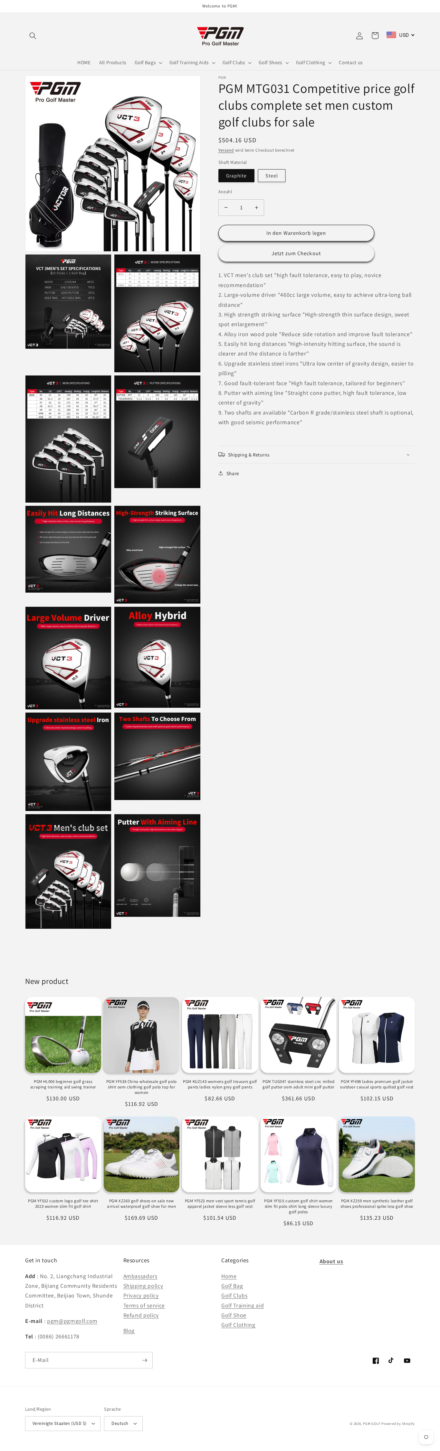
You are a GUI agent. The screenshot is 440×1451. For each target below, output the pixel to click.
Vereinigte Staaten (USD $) (59, 1423)
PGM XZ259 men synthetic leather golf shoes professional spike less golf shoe (376, 1203)
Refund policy (141, 1315)
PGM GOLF (371, 1423)
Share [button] (232, 473)
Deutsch (119, 1423)
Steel (271, 175)
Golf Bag (232, 1285)
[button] (33, 35)
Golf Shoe (233, 1315)
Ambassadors (140, 1276)
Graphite (236, 175)
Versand (226, 150)
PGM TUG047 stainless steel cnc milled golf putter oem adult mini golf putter (298, 1084)
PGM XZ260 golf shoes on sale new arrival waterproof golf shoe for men (141, 1203)
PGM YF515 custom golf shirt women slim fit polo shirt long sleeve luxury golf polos (298, 1206)
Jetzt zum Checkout (296, 253)
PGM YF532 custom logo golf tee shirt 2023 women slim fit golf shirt (63, 1203)
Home (229, 1276)
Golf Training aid (242, 1305)
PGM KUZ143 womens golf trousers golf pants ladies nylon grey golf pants (220, 1084)
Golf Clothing (238, 1324)
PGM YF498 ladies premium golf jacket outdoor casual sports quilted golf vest (376, 1084)
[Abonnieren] (144, 1360)
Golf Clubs (234, 1295)
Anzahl (225, 191)
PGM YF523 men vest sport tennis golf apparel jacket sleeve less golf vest (220, 1203)
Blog (129, 1330)
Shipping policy (143, 1285)
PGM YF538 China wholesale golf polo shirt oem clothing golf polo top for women (141, 1087)
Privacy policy (141, 1295)
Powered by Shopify (398, 1423)
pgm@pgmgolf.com (72, 1321)
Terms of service (144, 1305)
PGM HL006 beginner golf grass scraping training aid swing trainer (63, 1084)
